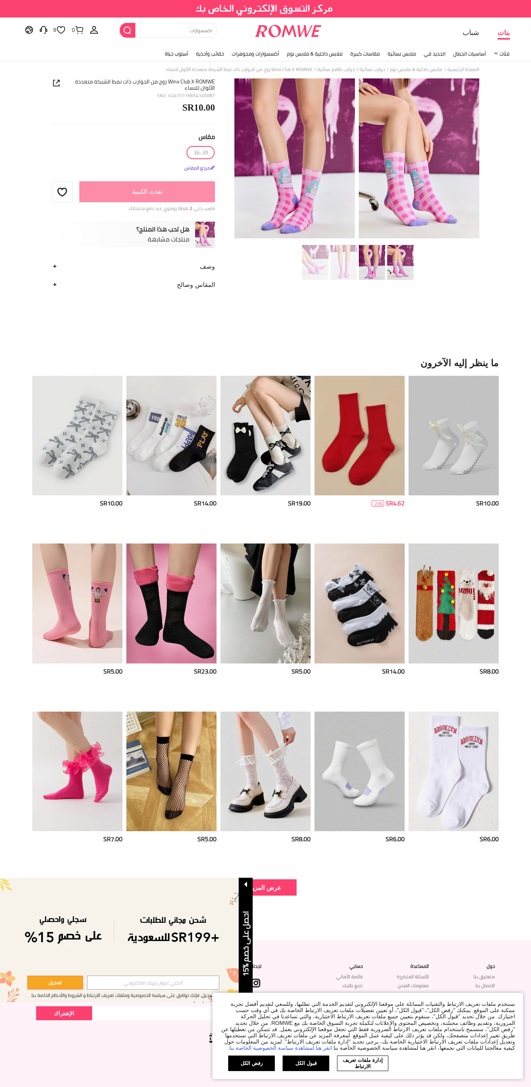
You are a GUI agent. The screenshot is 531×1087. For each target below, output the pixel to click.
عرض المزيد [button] (265, 887)
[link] (265, 9)
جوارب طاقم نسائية (336, 69)
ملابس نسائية (402, 53)
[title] (265, 362)
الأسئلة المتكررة (413, 976)
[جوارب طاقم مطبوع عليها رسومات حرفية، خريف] (454, 772)
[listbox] (94, 29)
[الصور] (356, 159)
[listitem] (454, 457)
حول (491, 966)
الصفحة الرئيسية (463, 69)
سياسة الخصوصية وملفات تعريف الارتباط (126, 995)
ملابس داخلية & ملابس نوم (314, 53)
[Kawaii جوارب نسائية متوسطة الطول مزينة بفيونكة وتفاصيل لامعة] (265, 772)
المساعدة (419, 966)
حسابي (356, 966)
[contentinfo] (487, 503)
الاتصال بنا (485, 985)
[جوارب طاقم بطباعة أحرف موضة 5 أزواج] (171, 436)
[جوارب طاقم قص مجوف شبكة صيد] (171, 772)
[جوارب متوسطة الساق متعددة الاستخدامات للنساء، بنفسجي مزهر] (359, 772)
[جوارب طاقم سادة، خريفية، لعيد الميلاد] (359, 436)
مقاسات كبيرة (365, 53)
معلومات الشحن (413, 985)
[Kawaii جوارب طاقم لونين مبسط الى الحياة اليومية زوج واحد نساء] (171, 603)
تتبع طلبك (352, 985)
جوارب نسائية (372, 69)
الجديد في (434, 53)
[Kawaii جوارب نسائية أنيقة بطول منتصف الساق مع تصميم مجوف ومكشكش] (77, 772)
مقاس (207, 136)
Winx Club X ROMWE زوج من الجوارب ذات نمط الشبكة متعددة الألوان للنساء (145, 84)
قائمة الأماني (349, 976)
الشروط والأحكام (66, 995)
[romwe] (288, 29)
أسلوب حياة (176, 53)
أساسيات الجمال (469, 53)
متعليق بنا (484, 976)
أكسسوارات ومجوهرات (255, 53)
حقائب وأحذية (210, 53)
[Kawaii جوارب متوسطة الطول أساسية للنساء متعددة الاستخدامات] (454, 436)
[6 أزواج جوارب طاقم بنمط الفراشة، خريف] (359, 603)
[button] (62, 191)
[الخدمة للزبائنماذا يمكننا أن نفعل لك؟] (43, 29)
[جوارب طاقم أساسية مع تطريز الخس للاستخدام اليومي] (265, 603)
